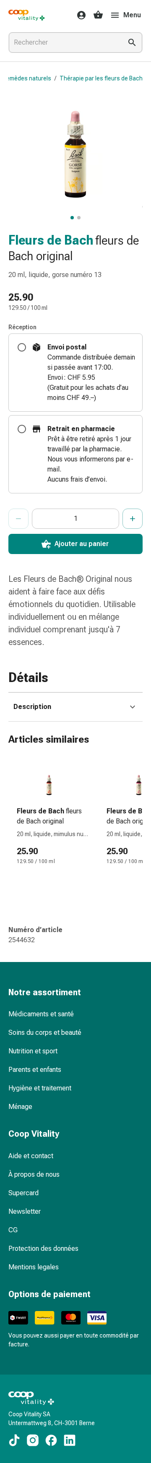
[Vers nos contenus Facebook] (51, 1440)
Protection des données (43, 1248)
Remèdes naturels (27, 78)
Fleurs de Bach (51, 240)
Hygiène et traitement (39, 1088)
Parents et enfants (34, 1070)
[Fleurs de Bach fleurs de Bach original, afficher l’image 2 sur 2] (79, 217)
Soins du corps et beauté (44, 1033)
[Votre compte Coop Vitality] (78, 15)
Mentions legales (33, 1267)
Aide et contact (30, 1156)
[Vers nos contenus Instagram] (33, 1440)
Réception (22, 327)
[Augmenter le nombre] (132, 519)
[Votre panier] (98, 15)
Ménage (20, 1107)
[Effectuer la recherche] (132, 42)
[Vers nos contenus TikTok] (14, 1440)
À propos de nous (34, 1174)
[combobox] (64, 42)
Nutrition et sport (32, 1051)
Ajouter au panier (82, 544)
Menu (132, 15)
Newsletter (24, 1211)
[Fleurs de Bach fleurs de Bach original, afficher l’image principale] (72, 217)
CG (13, 1230)
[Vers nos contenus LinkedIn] (70, 1440)
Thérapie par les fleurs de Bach (101, 78)
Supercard (23, 1193)
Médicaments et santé (41, 1014)
